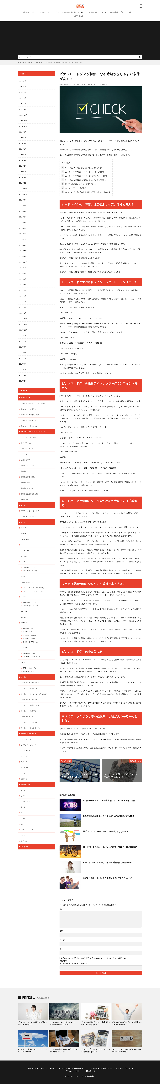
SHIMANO (24, 623)
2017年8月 (22, 341)
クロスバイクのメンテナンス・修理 (33, 403)
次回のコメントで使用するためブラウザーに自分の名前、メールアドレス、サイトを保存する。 (94, 958)
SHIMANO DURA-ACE (30, 635)
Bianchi (23, 533)
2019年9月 (22, 200)
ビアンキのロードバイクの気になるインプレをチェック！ (108, 878)
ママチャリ (24, 505)
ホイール (24, 841)
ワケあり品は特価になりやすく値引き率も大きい (80, 184)
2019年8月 (22, 205)
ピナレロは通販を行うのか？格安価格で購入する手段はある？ (95, 1023)
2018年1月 (22, 313)
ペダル (23, 835)
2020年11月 (23, 121)
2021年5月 (22, 87)
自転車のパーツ (94, 12)
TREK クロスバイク (29, 668)
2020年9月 (22, 132)
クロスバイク (44, 12)
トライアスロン (26, 443)
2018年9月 (22, 268)
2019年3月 (22, 234)
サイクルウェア (26, 739)
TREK (23, 662)
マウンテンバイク (27, 449)
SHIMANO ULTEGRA (30, 642)
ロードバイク (82, 12)
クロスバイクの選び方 (28, 420)
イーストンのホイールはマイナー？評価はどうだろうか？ (108, 862)
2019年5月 (22, 222)
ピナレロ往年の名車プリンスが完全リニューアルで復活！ (127, 1023)
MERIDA (24, 597)
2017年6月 (22, 353)
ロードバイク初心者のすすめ (31, 728)
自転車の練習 (25, 482)
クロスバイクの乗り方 (28, 409)
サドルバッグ (25, 750)
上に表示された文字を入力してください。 (74, 963)
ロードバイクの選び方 (28, 711)
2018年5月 (22, 290)
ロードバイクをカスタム (29, 722)
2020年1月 (22, 177)
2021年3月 (22, 98)
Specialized (24, 648)
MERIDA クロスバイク (30, 602)
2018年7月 (22, 279)
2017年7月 (22, 347)
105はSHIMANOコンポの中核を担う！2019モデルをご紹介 (109, 800)
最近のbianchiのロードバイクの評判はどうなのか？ (105, 831)
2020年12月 (23, 115)
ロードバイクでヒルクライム (31, 683)
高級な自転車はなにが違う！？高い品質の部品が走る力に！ (109, 816)
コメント (63, 909)
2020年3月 (22, 166)
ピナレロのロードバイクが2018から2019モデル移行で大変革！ (62, 1023)
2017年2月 (22, 375)
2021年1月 (22, 109)
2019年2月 (22, 239)
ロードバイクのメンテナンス (31, 700)
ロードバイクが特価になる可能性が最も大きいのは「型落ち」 (84, 180)
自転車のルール (26, 471)
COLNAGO (25, 550)
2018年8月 (22, 273)
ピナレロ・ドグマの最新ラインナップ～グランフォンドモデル (84, 176)
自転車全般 (114, 12)
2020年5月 (22, 155)
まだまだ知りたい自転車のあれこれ (63, 12)
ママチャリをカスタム (28, 516)
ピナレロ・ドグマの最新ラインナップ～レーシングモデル (83, 172)
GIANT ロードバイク (30, 571)
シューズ (24, 756)
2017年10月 (23, 330)
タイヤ (23, 807)
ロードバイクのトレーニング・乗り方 (34, 694)
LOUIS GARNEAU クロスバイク (34, 588)
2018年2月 (22, 307)
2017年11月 (23, 324)
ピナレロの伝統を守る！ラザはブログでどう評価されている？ (64, 1050)
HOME (22, 62)
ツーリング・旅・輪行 (28, 437)
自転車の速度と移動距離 (29, 494)
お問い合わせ (78, 16)
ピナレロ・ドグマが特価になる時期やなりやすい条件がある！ (64, 62)
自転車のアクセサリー (30, 12)
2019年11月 (23, 189)
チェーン (24, 813)
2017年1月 (22, 381)
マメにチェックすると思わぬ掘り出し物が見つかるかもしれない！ (86, 192)
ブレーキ (24, 824)
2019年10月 (23, 194)
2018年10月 (23, 262)
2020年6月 (22, 149)
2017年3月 (22, 370)
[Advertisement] (80, 39)
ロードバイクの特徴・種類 (30, 705)
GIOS (23, 576)
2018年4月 (22, 296)
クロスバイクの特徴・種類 (30, 415)
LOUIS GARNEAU (27, 582)
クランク (24, 790)
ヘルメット (24, 767)
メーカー (105, 12)
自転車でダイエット (28, 465)
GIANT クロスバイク (30, 567)
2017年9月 (22, 336)
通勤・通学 (24, 499)
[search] (140, 57)
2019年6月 (22, 217)
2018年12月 (23, 251)
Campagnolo (25, 539)
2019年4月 (22, 228)
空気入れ (24, 779)
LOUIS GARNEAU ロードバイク (34, 591)
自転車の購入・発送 (28, 488)
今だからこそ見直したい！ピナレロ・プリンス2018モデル (32, 1050)
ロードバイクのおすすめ (29, 688)
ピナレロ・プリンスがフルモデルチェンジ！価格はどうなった (95, 1050)
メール (62, 940)
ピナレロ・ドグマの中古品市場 (74, 188)
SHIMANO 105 (28, 628)
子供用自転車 (25, 460)
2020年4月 (22, 160)
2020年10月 (23, 126)
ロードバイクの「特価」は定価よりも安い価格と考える (82, 168)
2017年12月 (23, 319)
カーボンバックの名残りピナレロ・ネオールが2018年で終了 (127, 1050)
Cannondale (25, 545)
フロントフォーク (27, 830)
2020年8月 (22, 138)
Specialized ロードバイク (31, 657)
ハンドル (24, 818)
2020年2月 (22, 172)
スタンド (24, 762)
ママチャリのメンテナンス (30, 511)
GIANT (23, 562)
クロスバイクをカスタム (29, 426)
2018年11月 (23, 256)
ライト (23, 773)
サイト (62, 949)
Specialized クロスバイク (31, 653)
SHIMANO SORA (29, 638)
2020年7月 (22, 143)
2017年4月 (22, 364)
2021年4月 (22, 92)
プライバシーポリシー (127, 12)
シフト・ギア (25, 801)
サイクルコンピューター (29, 745)
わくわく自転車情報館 (86, 1076)
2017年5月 (22, 358)
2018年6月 (22, 285)
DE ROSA (24, 556)
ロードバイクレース (28, 716)
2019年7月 (22, 211)
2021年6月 (22, 81)
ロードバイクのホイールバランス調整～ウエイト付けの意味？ (110, 847)
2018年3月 (22, 302)
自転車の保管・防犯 (28, 477)
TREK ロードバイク (29, 671)
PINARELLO (39, 62)
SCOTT (23, 617)
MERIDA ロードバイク (30, 606)
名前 (61, 931)
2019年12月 (23, 183)
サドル (23, 796)
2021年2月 (22, 104)
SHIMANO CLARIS (29, 632)
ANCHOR (24, 528)
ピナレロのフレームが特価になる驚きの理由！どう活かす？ (32, 1023)
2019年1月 (22, 245)
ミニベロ (24, 454)
